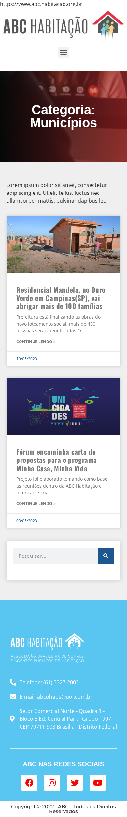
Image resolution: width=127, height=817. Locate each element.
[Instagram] (52, 783)
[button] (63, 52)
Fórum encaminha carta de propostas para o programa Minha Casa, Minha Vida (56, 460)
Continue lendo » (36, 341)
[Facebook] (29, 783)
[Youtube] (98, 783)
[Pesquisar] (106, 556)
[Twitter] (75, 783)
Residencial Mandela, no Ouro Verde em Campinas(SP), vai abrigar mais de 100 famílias (61, 298)
